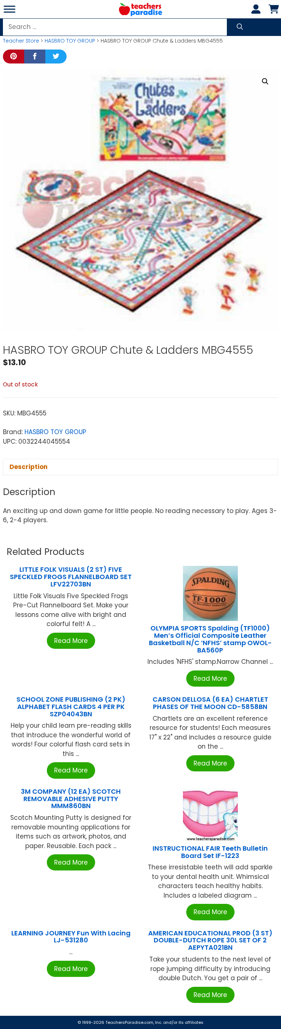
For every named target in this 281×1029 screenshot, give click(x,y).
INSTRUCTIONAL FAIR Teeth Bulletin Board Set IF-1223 (210, 852)
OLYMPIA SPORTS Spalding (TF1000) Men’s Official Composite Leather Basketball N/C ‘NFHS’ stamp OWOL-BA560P (210, 638)
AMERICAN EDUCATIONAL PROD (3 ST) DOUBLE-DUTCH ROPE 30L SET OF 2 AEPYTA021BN (210, 940)
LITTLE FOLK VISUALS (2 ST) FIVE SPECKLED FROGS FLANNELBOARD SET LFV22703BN (71, 577)
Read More (71, 640)
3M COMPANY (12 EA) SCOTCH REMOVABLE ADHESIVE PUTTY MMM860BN (71, 799)
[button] (265, 81)
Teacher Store (21, 40)
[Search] (240, 27)
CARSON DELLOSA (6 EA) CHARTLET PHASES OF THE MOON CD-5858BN (210, 703)
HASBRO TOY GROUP (70, 40)
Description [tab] (29, 466)
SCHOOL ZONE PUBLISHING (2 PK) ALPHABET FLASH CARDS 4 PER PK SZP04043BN (70, 707)
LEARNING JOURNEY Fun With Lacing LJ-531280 (71, 936)
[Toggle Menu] (9, 9)
